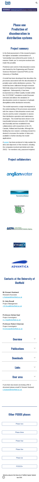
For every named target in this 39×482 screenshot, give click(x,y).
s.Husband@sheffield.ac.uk (12, 297)
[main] (19, 31)
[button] (2, 3)
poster (6, 142)
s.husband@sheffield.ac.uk (12, 390)
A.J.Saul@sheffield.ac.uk (12, 320)
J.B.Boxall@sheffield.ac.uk (12, 306)
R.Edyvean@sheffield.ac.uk (12, 329)
